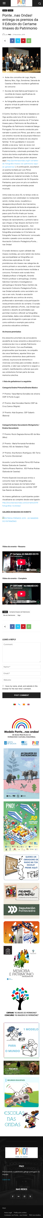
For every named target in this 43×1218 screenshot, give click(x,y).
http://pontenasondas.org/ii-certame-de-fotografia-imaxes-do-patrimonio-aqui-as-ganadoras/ (20, 163)
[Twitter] (17, 40)
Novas (4, 10)
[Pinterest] (23, 40)
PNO (9, 34)
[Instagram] (24, 1196)
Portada (10, 10)
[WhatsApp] (28, 40)
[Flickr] (18, 1196)
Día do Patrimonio (9, 615)
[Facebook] (12, 40)
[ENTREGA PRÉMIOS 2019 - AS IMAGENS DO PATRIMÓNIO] (21, 529)
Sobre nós (6, 1179)
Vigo (19, 615)
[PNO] (3, 34)
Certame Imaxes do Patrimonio (19, 612)
